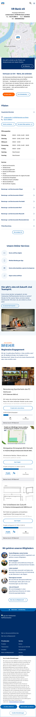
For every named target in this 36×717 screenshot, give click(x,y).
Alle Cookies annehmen (27, 706)
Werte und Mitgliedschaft (7, 652)
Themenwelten (4, 646)
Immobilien (3, 649)
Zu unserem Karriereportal (9, 306)
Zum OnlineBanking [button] (22, 94)
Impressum (21, 702)
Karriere (21, 652)
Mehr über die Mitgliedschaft (17, 600)
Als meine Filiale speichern (24, 124)
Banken (20, 644)
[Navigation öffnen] (34, 3)
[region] (18, 686)
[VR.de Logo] (8, 3)
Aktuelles (21, 655)
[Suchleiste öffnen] (30, 3)
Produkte (3, 644)
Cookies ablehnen (9, 706)
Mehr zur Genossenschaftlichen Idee (10, 633)
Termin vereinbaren (7, 124)
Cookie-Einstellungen (18, 713)
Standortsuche (22, 649)
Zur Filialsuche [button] (26, 66)
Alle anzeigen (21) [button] (18, 232)
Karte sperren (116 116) (24, 646)
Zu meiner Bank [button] (7, 94)
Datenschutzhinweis (14, 702)
